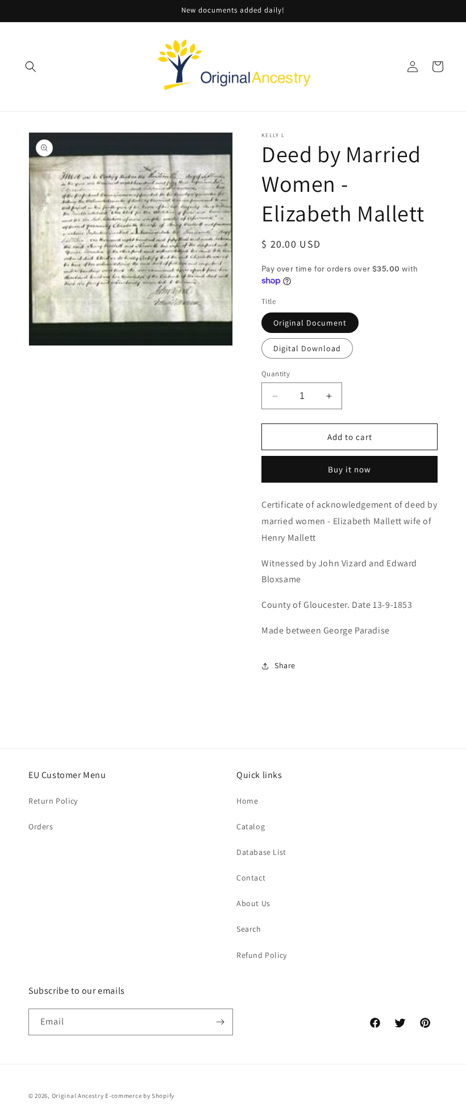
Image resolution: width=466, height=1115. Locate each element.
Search (248, 929)
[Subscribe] (219, 1022)
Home (247, 801)
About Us (253, 903)
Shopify (163, 1096)
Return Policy (53, 801)
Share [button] (285, 665)
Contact (250, 878)
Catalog (250, 826)
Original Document (310, 323)
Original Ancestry (78, 1096)
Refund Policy (261, 955)
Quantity (275, 373)
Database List (261, 852)
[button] (30, 66)
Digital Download (307, 348)
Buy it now (349, 469)
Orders (40, 826)
